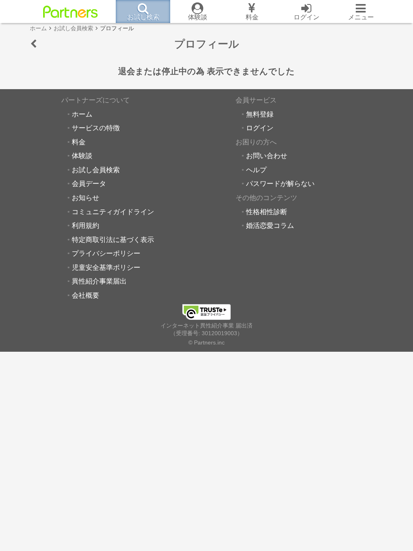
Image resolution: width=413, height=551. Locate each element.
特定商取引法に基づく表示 (113, 240)
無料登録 (259, 114)
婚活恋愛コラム (270, 225)
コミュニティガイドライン (113, 212)
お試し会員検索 (96, 170)
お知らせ (85, 198)
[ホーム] (70, 12)
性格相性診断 (266, 212)
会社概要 (85, 295)
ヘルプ (256, 170)
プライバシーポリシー (106, 253)
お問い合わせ (266, 156)
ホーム (82, 114)
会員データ (89, 183)
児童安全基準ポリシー (106, 267)
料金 (79, 142)
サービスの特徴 (96, 128)
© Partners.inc (206, 342)
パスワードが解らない (280, 183)
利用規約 (85, 225)
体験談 (82, 156)
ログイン (259, 128)
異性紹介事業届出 (99, 281)
